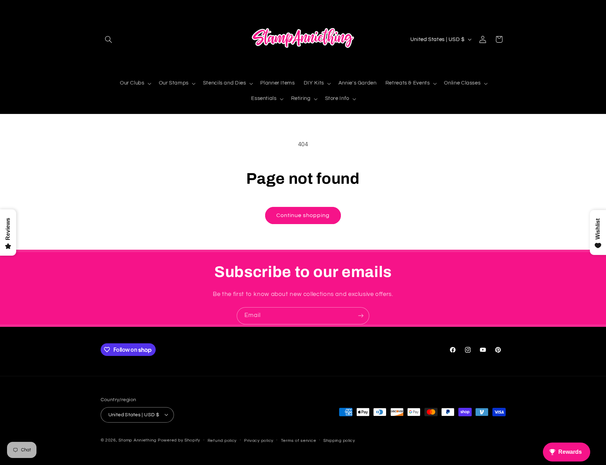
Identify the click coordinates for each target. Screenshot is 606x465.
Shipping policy (339, 440)
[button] (109, 39)
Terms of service (298, 440)
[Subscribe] (361, 315)
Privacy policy (259, 440)
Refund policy (222, 440)
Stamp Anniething (137, 440)
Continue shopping (303, 215)
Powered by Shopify (179, 440)
